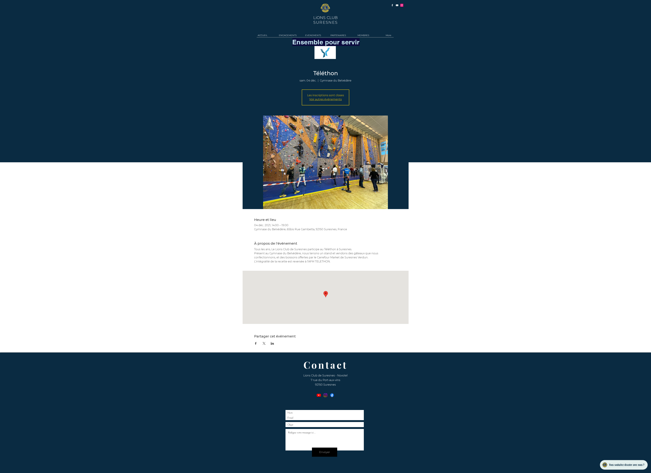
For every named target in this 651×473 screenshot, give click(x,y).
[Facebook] (332, 395)
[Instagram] (325, 395)
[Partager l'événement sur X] (264, 343)
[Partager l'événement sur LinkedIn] (272, 343)
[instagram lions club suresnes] (401, 5)
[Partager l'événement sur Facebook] (255, 343)
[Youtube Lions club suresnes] (397, 5)
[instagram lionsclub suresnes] (392, 5)
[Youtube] (318, 395)
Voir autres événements (325, 99)
